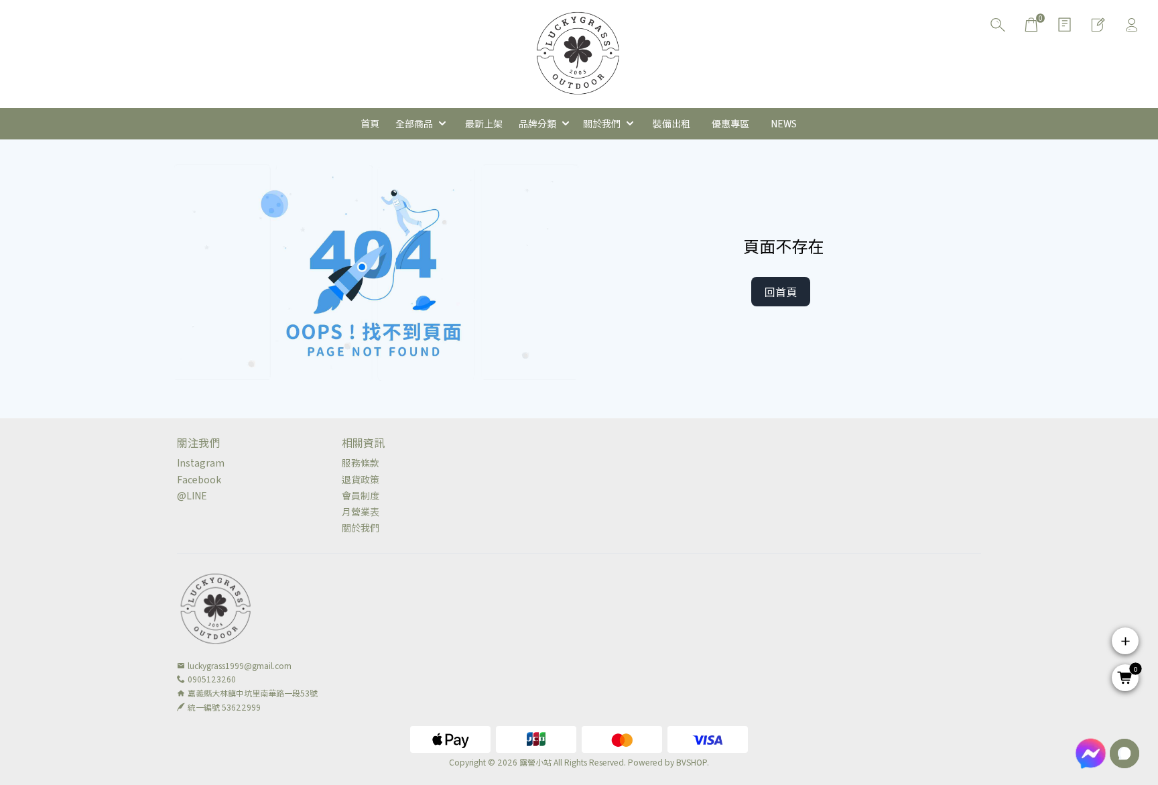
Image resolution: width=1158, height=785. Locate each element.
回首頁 (781, 292)
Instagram (200, 462)
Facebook (199, 479)
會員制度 (360, 495)
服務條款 (360, 462)
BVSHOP (691, 762)
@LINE (192, 495)
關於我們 (360, 527)
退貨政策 (360, 479)
